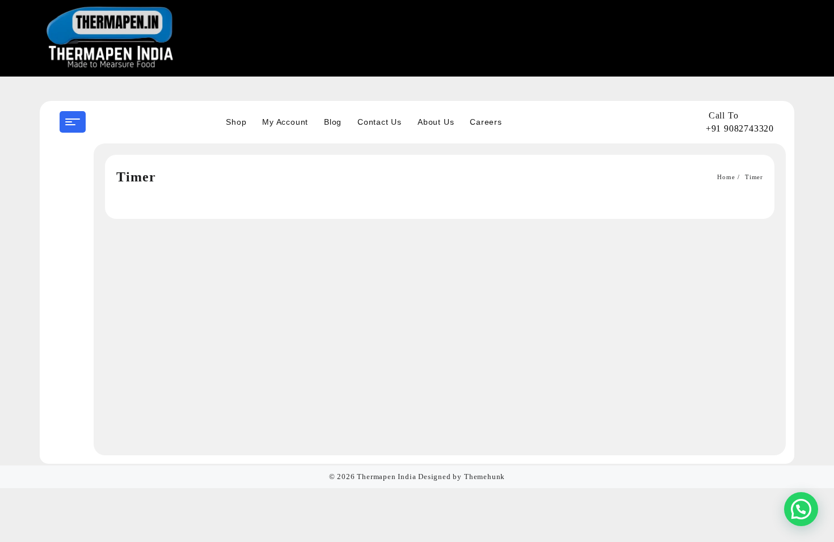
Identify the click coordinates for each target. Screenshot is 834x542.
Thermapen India (386, 476)
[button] (801, 509)
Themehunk (484, 476)
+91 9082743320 (740, 128)
